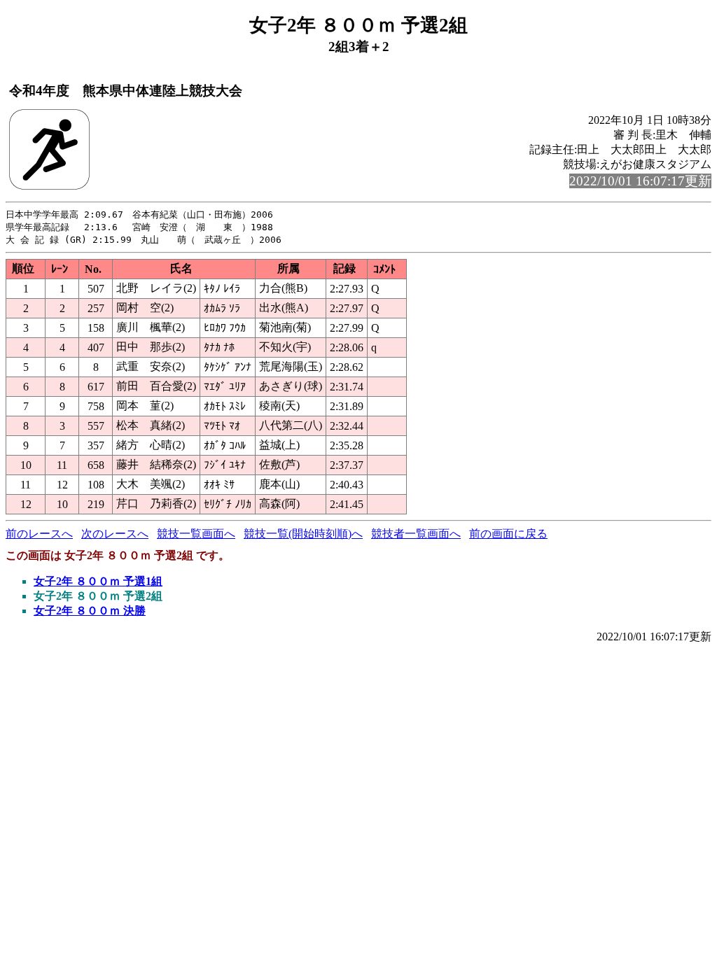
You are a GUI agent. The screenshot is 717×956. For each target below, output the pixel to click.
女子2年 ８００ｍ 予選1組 (98, 581)
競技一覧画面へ (196, 534)
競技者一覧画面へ (416, 534)
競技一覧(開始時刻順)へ (303, 534)
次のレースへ (114, 534)
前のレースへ (39, 534)
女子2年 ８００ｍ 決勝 (90, 611)
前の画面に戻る (508, 534)
